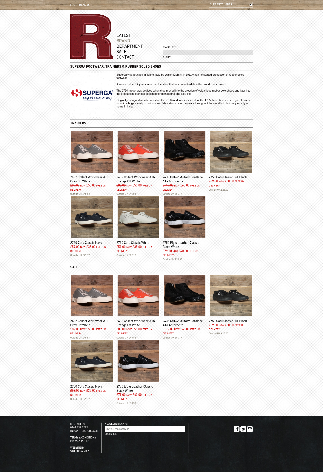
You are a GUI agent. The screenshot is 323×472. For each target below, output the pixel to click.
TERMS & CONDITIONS (83, 437)
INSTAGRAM (250, 429)
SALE (121, 52)
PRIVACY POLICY (80, 441)
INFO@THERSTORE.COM (84, 430)
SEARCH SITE (169, 47)
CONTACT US (77, 424)
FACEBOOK (237, 429)
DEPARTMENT (129, 46)
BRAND (123, 41)
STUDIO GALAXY (79, 451)
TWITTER (243, 429)
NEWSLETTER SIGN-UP (116, 424)
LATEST (123, 35)
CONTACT (125, 57)
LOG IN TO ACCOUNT (82, 5)
